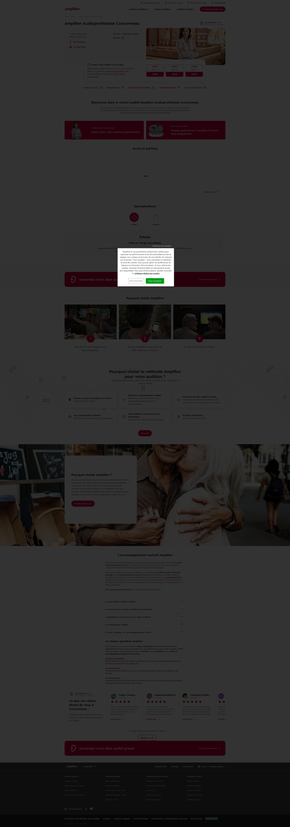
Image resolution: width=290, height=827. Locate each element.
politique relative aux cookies (147, 273)
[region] (145, 267)
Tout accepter (155, 281)
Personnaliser (136, 281)
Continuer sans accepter (161, 246)
